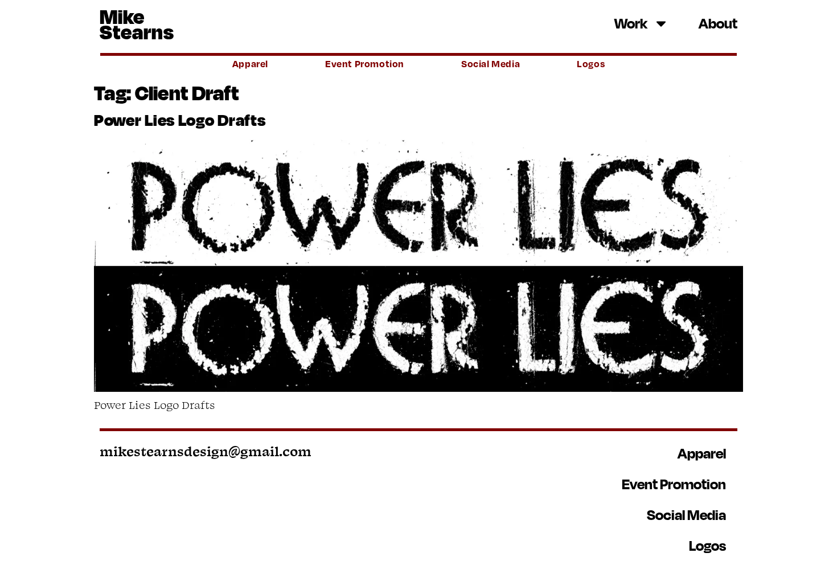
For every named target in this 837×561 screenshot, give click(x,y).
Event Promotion (364, 63)
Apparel (250, 63)
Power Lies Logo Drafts (179, 119)
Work (630, 23)
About (718, 23)
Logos (591, 63)
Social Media (490, 63)
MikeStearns (137, 23)
